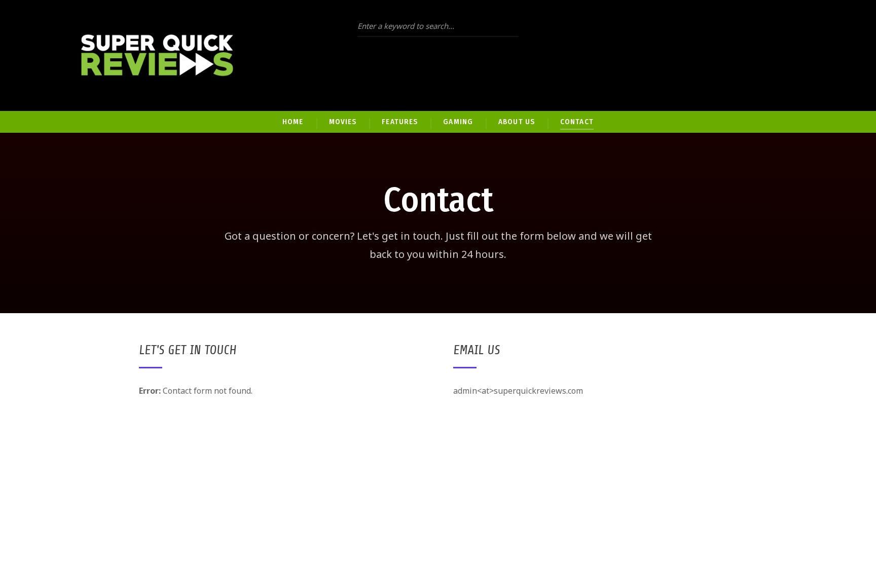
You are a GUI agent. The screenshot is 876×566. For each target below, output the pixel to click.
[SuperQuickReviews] (157, 55)
